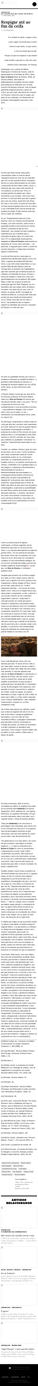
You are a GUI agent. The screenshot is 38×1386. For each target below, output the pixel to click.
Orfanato (17, 1307)
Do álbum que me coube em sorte (17, 14)
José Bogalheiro (9, 30)
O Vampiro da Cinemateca (14, 1232)
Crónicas (5, 12)
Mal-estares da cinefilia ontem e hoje (17, 1235)
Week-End (16, 1345)
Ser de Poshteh (8, 1273)
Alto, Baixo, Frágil (11, 1269)
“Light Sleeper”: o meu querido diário (17, 1349)
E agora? (5, 1311)
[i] (28, 566)
